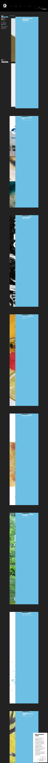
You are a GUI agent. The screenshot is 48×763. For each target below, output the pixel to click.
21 (28, 8)
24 (31, 8)
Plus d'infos (41, 760)
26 (33, 8)
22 (29, 8)
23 (30, 8)
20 (27, 8)
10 (18, 8)
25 (32, 8)
